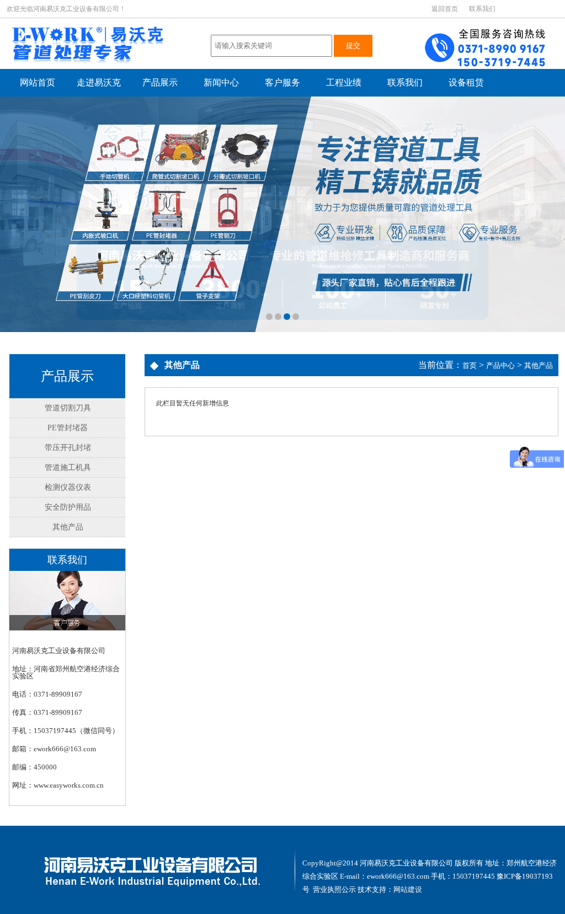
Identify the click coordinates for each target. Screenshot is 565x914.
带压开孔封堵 (68, 447)
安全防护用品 (68, 507)
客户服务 (282, 82)
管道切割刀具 (68, 408)
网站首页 (37, 82)
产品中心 (500, 365)
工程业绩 (343, 82)
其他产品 (67, 527)
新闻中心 (221, 82)
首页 (469, 365)
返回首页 (444, 9)
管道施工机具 (68, 467)
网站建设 (407, 889)
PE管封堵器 (67, 428)
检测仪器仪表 (68, 487)
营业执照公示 (334, 889)
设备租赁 (466, 82)
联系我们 (482, 9)
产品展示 (160, 82)
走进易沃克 (99, 82)
